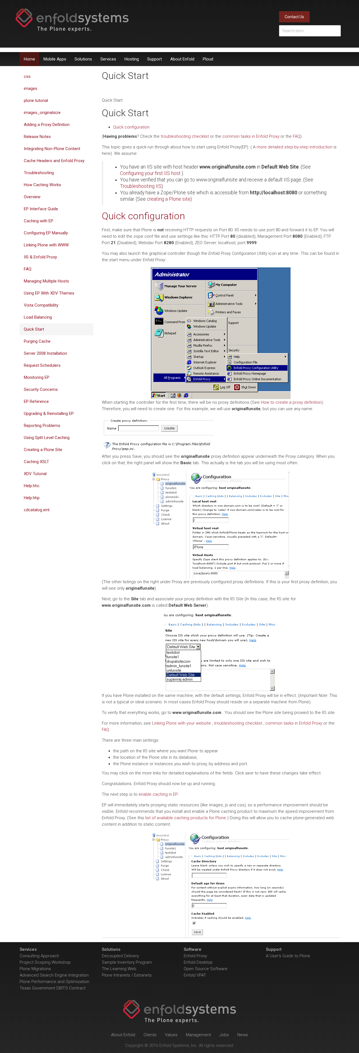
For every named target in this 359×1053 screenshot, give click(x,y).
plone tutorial (36, 100)
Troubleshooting (39, 172)
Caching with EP (38, 220)
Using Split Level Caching (47, 437)
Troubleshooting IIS (141, 186)
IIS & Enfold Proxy (40, 257)
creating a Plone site (168, 199)
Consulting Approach (39, 955)
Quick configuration (131, 127)
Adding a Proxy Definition (47, 124)
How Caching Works (42, 184)
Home (29, 59)
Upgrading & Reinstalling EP (49, 413)
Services (108, 59)
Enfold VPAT (195, 975)
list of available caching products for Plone (185, 817)
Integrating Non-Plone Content (52, 148)
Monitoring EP (36, 377)
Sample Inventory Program (127, 962)
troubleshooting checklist (185, 136)
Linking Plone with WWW (46, 245)
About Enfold (182, 59)
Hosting (132, 59)
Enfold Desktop (198, 962)
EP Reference (36, 401)
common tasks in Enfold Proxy (250, 136)
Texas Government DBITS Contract (53, 988)
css (27, 76)
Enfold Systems (72, 20)
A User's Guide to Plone (288, 955)
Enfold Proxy (195, 955)
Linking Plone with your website (181, 723)
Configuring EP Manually (46, 232)
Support (154, 59)
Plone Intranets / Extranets (127, 975)
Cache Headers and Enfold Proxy (54, 160)
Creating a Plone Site (43, 449)
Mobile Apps (54, 59)
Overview (32, 196)
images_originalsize (42, 112)
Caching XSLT (36, 461)
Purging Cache (37, 341)
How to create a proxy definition (291, 402)
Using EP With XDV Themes (49, 293)
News (242, 1034)
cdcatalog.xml (36, 509)
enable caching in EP (158, 794)
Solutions (83, 59)
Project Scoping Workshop (45, 962)
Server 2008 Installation (45, 353)
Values (171, 1034)
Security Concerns (41, 389)
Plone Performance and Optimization (54, 981)
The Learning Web (119, 968)
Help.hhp (32, 497)
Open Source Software (205, 968)
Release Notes (37, 136)
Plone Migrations (35, 968)
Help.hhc (32, 485)
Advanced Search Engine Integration (54, 975)
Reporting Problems (42, 425)
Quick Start (34, 329)
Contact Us (294, 17)
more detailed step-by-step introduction (294, 147)
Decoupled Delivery (120, 955)
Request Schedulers (42, 365)
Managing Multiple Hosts (46, 281)
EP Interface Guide (41, 208)
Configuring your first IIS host (150, 173)
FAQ (296, 136)
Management (198, 1034)
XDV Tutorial (35, 473)
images (30, 88)
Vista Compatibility (41, 305)
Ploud (208, 59)
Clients (150, 1034)
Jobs (224, 1034)
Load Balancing (38, 317)
